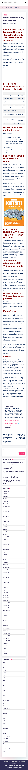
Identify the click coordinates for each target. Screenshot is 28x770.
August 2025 (6, 521)
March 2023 (5, 595)
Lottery (4, 698)
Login (4, 695)
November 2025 (6, 514)
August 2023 (6, 582)
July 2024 (5, 554)
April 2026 (5, 501)
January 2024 (6, 569)
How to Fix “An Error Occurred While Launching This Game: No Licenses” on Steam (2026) (14, 482)
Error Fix (5, 680)
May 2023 (5, 590)
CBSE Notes (5, 677)
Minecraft (5, 703)
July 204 (5, 653)
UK (3, 746)
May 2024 (5, 559)
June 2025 (5, 526)
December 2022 (6, 602)
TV (3, 743)
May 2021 (5, 651)
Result (4, 718)
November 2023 (6, 574)
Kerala (4, 693)
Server (4, 733)
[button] (8, 427)
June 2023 (5, 587)
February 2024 (6, 567)
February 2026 (6, 506)
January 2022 (6, 630)
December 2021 (6, 633)
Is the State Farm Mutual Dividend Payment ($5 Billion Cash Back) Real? (14, 472)
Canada (5, 672)
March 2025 (5, 534)
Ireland (4, 688)
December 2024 (6, 542)
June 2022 (5, 618)
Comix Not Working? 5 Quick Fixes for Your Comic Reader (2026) (13, 467)
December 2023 (6, 572)
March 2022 (5, 625)
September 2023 (7, 580)
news (6, 7)
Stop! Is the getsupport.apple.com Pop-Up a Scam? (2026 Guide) (13, 463)
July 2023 (5, 585)
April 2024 (5, 562)
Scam (4, 726)
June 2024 (5, 557)
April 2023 (5, 592)
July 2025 (5, 524)
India (4, 685)
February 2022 (6, 628)
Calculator (5, 670)
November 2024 (6, 544)
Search (5, 450)
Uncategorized (6, 748)
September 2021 (6, 640)
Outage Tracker (6, 708)
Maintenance (6, 700)
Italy (4, 690)
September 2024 (7, 549)
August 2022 (6, 613)
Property (5, 713)
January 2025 (6, 539)
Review (4, 720)
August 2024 (6, 552)
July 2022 (5, 615)
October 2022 (6, 607)
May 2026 (5, 498)
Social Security (6, 736)
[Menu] (25, 2)
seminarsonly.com (9, 425)
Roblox (4, 723)
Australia (5, 665)
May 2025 (5, 529)
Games (4, 682)
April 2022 (5, 623)
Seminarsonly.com (10, 3)
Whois (4, 753)
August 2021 (5, 643)
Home (3, 7)
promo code (5, 710)
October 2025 (6, 516)
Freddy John (9, 406)
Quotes (4, 715)
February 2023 (6, 597)
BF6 (4, 667)
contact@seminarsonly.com (11, 420)
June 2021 (5, 648)
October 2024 (6, 547)
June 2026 (5, 496)
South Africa (5, 738)
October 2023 (6, 577)
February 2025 (6, 536)
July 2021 (5, 646)
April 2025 (5, 531)
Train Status (5, 741)
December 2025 (6, 511)
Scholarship (5, 728)
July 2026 (5, 493)
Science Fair (5, 731)
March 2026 (5, 503)
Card (4, 675)
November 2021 (6, 635)
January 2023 (6, 600)
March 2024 (5, 564)
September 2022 (7, 610)
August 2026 (6, 491)
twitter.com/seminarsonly (11, 423)
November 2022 (6, 605)
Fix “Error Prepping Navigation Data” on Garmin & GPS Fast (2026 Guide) (12, 476)
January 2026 (6, 509)
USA (4, 751)
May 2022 (5, 620)
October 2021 (6, 638)
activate (5, 662)
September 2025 (7, 519)
